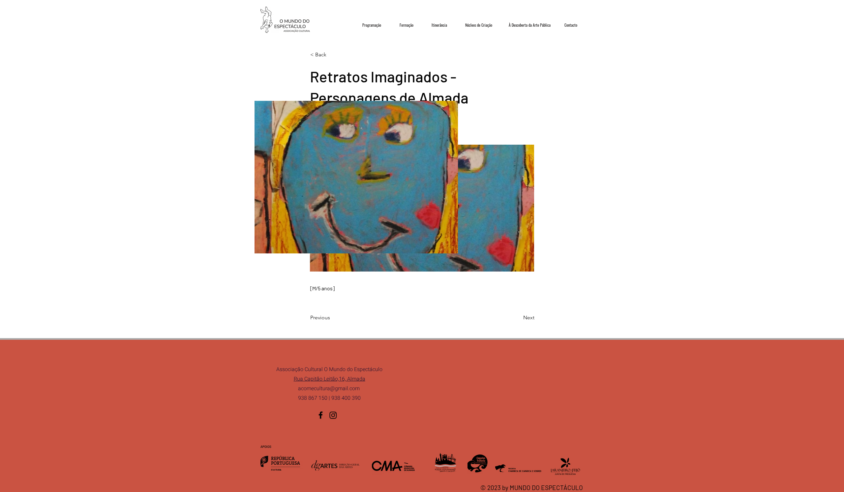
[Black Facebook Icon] (320, 415)
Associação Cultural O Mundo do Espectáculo (329, 369)
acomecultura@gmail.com (329, 388)
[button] (332, 54)
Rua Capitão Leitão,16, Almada (329, 379)
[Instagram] (333, 415)
